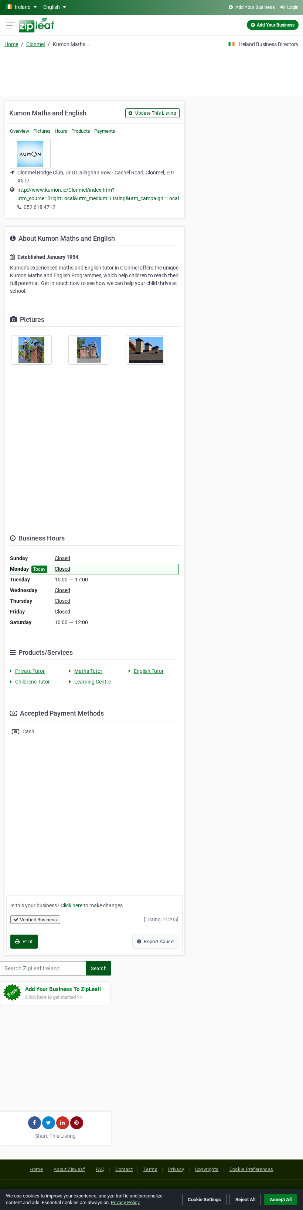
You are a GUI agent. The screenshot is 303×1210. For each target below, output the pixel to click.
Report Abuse (158, 941)
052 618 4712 (39, 207)
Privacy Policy (125, 1202)
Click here (71, 905)
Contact (124, 1169)
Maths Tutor (88, 671)
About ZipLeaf (69, 1169)
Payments (104, 131)
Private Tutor (30, 671)
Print (27, 941)
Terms (150, 1169)
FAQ (100, 1169)
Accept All (281, 1199)
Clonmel (35, 44)
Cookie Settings (204, 1199)
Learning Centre (92, 682)
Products (80, 131)
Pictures (42, 131)
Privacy (176, 1169)
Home (11, 44)
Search (98, 968)
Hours (61, 131)
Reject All (245, 1199)
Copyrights (207, 1169)
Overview (19, 131)
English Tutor (149, 671)
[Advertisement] (151, 73)
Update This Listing (155, 113)
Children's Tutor (32, 682)
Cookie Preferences (251, 1169)
